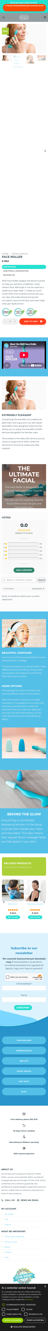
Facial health (20, 254)
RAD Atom (13, 904)
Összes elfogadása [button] (12, 1320)
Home (5, 254)
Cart (6, 1219)
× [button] (45, 1287)
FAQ (6, 1257)
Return (7, 1247)
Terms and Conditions (14, 1236)
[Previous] (4, 902)
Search (41, 580)
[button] (3, 17)
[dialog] (24, 1307)
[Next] (44, 151)
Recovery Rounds (35, 904)
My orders (8, 1214)
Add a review (24, 570)
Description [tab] (9, 267)
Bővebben (29, 1299)
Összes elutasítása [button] (35, 1320)
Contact (8, 1252)
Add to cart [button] (13, 917)
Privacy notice (10, 1242)
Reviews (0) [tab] (9, 275)
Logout (7, 1224)
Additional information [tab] (16, 271)
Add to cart (31, 321)
